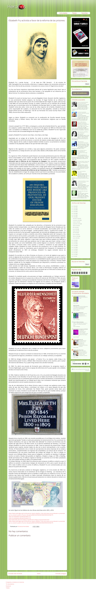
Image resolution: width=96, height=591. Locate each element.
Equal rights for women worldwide (80, 329)
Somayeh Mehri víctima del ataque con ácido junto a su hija (83, 162)
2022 (74, 213)
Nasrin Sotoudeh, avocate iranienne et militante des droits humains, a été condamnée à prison (83, 353)
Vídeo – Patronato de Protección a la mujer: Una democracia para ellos (80, 324)
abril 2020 (75, 232)
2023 (74, 211)
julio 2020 (75, 227)
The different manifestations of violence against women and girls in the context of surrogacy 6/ (83, 333)
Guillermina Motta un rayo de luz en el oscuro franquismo (83, 182)
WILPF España (76, 305)
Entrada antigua (61, 573)
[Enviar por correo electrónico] (33, 526)
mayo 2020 (75, 231)
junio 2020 (75, 229)
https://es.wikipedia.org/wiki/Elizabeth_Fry (20, 516)
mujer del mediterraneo (78, 312)
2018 (74, 242)
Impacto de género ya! (78, 339)
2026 (74, 206)
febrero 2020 (76, 236)
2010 (74, 256)
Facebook (8, 586)
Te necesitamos (10, 584)
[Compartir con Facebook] (37, 526)
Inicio (38, 573)
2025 (74, 208)
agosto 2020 (75, 225)
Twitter (8, 588)
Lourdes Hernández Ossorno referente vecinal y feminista (83, 113)
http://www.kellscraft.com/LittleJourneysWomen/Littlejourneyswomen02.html (29, 519)
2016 (74, 245)
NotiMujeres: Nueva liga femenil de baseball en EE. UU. (83, 314)
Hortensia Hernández (23, 526)
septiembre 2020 (76, 223)
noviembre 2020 (76, 220)
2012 (74, 252)
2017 (74, 243)
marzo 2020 (75, 234)
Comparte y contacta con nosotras (15, 582)
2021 (74, 215)
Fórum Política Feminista (78, 322)
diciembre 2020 (76, 218)
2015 (74, 247)
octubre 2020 (76, 222)
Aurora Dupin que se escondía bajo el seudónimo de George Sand (82, 152)
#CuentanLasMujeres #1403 (83, 297)
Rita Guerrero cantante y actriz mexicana (83, 132)
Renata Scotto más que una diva (82, 191)
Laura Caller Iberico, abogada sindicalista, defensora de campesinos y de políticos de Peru (83, 123)
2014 (74, 249)
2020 (74, 216)
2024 (74, 209)
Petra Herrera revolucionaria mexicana (83, 142)
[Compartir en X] (36, 526)
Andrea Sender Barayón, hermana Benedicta (83, 103)
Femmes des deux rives (78, 350)
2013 (74, 251)
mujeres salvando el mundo (79, 296)
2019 (74, 240)
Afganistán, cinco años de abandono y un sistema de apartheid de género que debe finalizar (80, 307)
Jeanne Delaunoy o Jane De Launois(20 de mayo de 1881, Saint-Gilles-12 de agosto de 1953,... (80, 72)
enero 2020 (75, 238)
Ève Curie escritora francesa (82, 172)
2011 (74, 254)
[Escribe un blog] (34, 526)
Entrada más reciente (15, 573)
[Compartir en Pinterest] (38, 526)
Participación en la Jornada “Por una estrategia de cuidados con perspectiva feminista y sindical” (83, 343)
